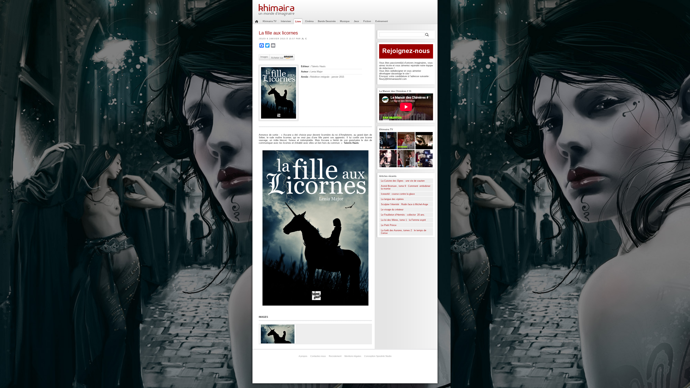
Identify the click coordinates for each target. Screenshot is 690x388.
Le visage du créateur (392, 209)
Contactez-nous (318, 356)
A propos (303, 356)
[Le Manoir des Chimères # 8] (388, 166)
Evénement (381, 21)
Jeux (356, 21)
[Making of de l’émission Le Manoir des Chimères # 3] (424, 166)
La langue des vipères (392, 199)
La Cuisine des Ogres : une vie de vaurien (403, 180)
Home (256, 21)
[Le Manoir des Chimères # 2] (406, 166)
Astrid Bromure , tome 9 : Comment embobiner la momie (405, 187)
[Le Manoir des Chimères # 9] (406, 148)
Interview (286, 21)
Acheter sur (277, 57)
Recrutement (335, 356)
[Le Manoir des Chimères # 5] (388, 148)
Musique (344, 21)
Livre (298, 21)
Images (264, 57)
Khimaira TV (270, 21)
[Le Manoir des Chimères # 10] (424, 148)
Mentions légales (352, 356)
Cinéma (309, 21)
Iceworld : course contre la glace (398, 194)
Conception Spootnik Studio (378, 356)
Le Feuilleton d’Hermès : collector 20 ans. (403, 214)
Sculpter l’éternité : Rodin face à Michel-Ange (404, 204)
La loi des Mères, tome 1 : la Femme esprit (403, 220)
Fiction (367, 21)
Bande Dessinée (327, 21)
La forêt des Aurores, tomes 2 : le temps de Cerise (403, 231)
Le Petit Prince (388, 225)
